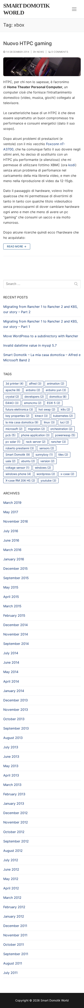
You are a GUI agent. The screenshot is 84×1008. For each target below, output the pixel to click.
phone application (35, 435)
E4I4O (12, 403)
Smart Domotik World (26, 9)
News (40, 51)
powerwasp (65, 435)
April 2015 (11, 597)
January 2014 (13, 691)
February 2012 (14, 907)
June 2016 (11, 540)
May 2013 (10, 766)
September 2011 (15, 954)
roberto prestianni (20, 448)
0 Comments (59, 51)
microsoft (14, 429)
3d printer (14, 383)
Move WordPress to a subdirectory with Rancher (40, 336)
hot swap (47, 409)
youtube (48, 480)
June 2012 (11, 869)
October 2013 (13, 719)
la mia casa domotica (22, 422)
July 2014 (10, 653)
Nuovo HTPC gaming (27, 43)
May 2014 (10, 672)
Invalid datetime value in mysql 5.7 (30, 345)
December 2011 (15, 926)
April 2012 (11, 888)
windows (43, 467)
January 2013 (13, 803)
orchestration (61, 429)
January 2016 (13, 559)
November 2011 (15, 935)
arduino (33, 390)
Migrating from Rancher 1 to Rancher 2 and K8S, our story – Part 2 (40, 309)
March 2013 (12, 785)
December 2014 (15, 625)
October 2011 (13, 944)
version (47, 461)
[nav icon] (74, 9)
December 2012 (15, 813)
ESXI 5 (53, 403)
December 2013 (15, 700)
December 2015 (15, 568)
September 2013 (16, 728)
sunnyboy (44, 454)
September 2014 (16, 644)
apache (13, 390)
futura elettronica (19, 409)
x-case (67, 474)
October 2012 (13, 832)
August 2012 (13, 851)
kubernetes (63, 415)
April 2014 (11, 681)
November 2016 (15, 521)
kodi (71, 165)
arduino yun (56, 390)
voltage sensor (17, 467)
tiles (63, 454)
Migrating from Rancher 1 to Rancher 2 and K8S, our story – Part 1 (40, 324)
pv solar (13, 441)
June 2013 (11, 756)
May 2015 (10, 587)
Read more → (17, 246)
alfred (35, 383)
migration (36, 429)
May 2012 (10, 879)
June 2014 (11, 662)
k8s (65, 409)
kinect (41, 415)
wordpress (45, 474)
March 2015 (12, 606)
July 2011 (10, 973)
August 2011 (12, 963)
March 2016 (12, 550)
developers (34, 396)
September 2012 (16, 841)
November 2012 (15, 822)
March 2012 (12, 898)
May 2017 (10, 512)
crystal (12, 396)
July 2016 (10, 531)
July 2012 (10, 860)
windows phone (18, 474)
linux (49, 422)
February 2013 (14, 794)
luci (64, 422)
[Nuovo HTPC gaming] (42, 66)
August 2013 (13, 738)
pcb (10, 435)
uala (10, 461)
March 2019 (12, 503)
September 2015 (16, 578)
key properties (17, 415)
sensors (46, 448)
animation (55, 383)
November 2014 (15, 634)
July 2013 (10, 747)
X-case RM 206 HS (20, 480)
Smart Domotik (18, 454)
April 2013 (11, 775)
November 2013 (15, 710)
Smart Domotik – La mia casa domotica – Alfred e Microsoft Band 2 (42, 357)
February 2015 (14, 615)
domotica (57, 396)
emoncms (32, 403)
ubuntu (28, 461)
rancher (58, 441)
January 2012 (13, 916)
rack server (35, 441)
